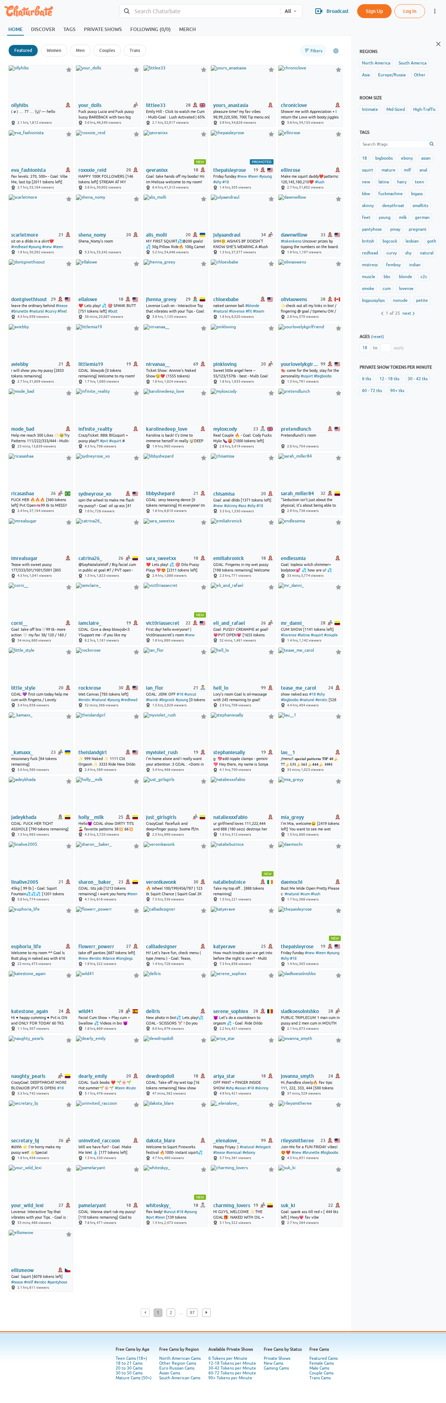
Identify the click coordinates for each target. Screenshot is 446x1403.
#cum (305, 894)
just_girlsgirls (161, 817)
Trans (135, 50)
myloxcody (225, 429)
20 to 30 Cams (129, 1368)
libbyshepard (160, 493)
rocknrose (89, 688)
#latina (304, 635)
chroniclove (294, 105)
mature (388, 170)
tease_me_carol (298, 688)
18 (364, 158)
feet (366, 217)
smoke (368, 288)
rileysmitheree (297, 1140)
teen (419, 181)
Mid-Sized (395, 109)
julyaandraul (226, 235)
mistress (370, 264)
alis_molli (156, 235)
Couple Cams (321, 1373)
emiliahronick (228, 558)
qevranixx (157, 170)
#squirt (307, 376)
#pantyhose (57, 1282)
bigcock (390, 241)
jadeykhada (23, 817)
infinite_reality (95, 429)
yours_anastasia (230, 105)
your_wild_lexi (27, 1205)
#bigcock (167, 700)
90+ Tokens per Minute (230, 1377)
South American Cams (179, 1377)
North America (376, 63)
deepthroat (393, 205)
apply (399, 347)
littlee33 (156, 105)
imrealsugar (24, 558)
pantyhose (372, 229)
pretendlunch (296, 429)
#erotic (84, 700)
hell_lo (220, 688)
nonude (400, 300)
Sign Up (374, 11)
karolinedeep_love (166, 429)
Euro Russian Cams (176, 1368)
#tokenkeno (291, 241)
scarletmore (24, 235)
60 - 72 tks (372, 390)
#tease (62, 306)
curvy (391, 253)
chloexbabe (226, 299)
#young (265, 176)
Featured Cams (323, 1358)
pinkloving (225, 364)
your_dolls (89, 105)
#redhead (19, 247)
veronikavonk (161, 882)
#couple (331, 635)
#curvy (50, 311)
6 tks (366, 378)
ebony (407, 158)
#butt (112, 311)
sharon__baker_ (96, 882)
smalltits (420, 205)
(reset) (377, 336)
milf (407, 170)
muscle (368, 276)
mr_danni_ (292, 623)
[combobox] (200, 11)
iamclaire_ (89, 623)
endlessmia (293, 558)
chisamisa (223, 494)
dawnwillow (294, 235)
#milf (28, 1282)
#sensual (233, 1152)
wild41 (85, 1011)
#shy (217, 182)
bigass (417, 193)
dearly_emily (92, 1076)
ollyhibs (19, 105)
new (366, 181)
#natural (36, 311)
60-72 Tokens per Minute (232, 1373)
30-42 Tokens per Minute (232, 1368)
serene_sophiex (230, 1011)
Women (54, 50)
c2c (424, 276)
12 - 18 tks (389, 378)
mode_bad (22, 429)
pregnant (417, 229)
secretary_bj (25, 1140)
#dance (108, 958)
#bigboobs (323, 376)
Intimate (370, 109)
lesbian (412, 241)
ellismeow (22, 1270)
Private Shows (277, 1358)
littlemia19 (90, 364)
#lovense (237, 311)
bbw (366, 193)
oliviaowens (294, 299)
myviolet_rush (162, 752)
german (422, 217)
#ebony (249, 1152)
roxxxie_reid (92, 170)
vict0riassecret (162, 623)
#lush (319, 182)
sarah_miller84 (297, 493)
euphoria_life (26, 946)
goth (431, 241)
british (368, 241)
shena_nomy (92, 235)
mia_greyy (292, 817)
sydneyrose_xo (94, 494)
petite (422, 300)
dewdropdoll (160, 1076)
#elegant (263, 1147)
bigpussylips (373, 300)
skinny (368, 205)
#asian (240, 1088)
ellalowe (87, 299)
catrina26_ (90, 558)
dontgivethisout (29, 299)
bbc (387, 276)
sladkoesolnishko (300, 1011)
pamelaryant (92, 1205)
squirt (367, 170)
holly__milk (91, 817)
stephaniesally (229, 752)
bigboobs (384, 158)
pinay (395, 229)
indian (415, 264)
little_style (23, 688)
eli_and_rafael (229, 623)
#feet (62, 311)
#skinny (230, 506)
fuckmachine (390, 193)
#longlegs (124, 958)
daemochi (291, 882)
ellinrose (290, 170)
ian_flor (154, 688)
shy (408, 253)
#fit (249, 311)
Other (419, 74)
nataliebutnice (229, 882)
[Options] (336, 51)
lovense (406, 288)
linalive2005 (24, 882)
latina (383, 181)
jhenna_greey (161, 299)
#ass (242, 506)
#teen (253, 176)
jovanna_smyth (297, 1076)
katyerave (224, 946)
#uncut (190, 694)
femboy (393, 264)
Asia (366, 74)
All (288, 11)
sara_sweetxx (161, 558)
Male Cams (319, 1368)
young (385, 217)
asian (426, 158)
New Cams (273, 1363)
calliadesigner (161, 946)
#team (258, 311)
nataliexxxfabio (230, 817)
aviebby (19, 364)
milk (403, 217)
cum (387, 288)
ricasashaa (22, 493)
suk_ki (288, 1205)
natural (426, 253)
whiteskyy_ (158, 1205)
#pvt (104, 441)
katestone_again (29, 1011)
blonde (405, 276)
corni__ (19, 623)
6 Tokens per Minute (227, 1358)
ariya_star (224, 1076)
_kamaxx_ (22, 752)
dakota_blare (160, 1140)
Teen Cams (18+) (131, 1358)
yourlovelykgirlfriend (300, 364)
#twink (152, 700)
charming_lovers (231, 1205)
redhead (370, 253)
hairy (402, 181)
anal (423, 170)
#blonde (252, 306)
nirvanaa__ (158, 364)
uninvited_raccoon (99, 1140)
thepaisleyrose (229, 170)
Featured (23, 50)
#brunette (19, 311)
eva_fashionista (28, 170)
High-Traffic (424, 109)
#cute (131, 1088)
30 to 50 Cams (129, 1373)
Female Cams (321, 1363)
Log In (409, 11)
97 (192, 1312)
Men (80, 50)
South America (412, 63)
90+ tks (397, 390)
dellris (153, 1011)
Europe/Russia (392, 74)
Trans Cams (320, 1377)
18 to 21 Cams (129, 1363)
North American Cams (180, 1358)
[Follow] (68, 69)
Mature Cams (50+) (134, 1377)
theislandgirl (92, 752)
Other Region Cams (177, 1363)
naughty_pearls (28, 1076)
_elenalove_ (226, 1140)
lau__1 (288, 752)
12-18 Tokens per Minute (232, 1363)
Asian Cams (169, 1373)
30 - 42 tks (418, 378)
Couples (107, 50)
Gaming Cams (276, 1368)
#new (242, 176)
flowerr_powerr (96, 946)
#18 (225, 182)
